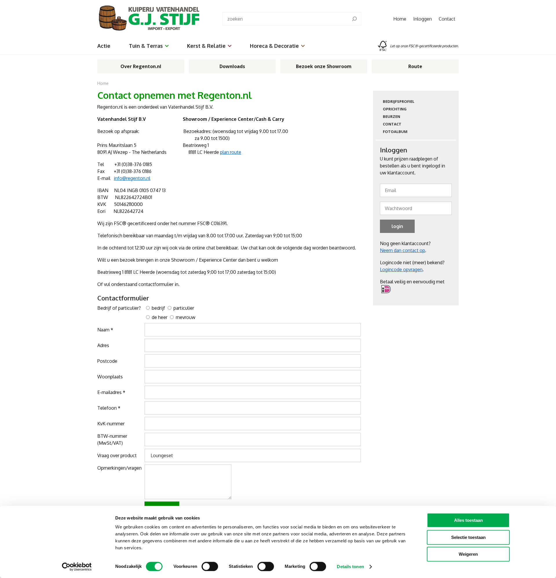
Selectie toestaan (468, 537)
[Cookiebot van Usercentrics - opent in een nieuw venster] (77, 566)
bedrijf (158, 308)
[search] (354, 18)
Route (415, 66)
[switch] (210, 566)
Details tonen (350, 566)
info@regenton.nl (132, 178)
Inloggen (422, 19)
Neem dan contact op (402, 250)
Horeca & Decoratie (274, 46)
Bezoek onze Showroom (324, 66)
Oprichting (395, 109)
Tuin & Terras (146, 46)
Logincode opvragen (401, 269)
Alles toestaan (468, 520)
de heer (159, 317)
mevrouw (185, 317)
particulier (183, 308)
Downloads (232, 66)
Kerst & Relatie (206, 46)
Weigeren (468, 554)
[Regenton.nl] (148, 19)
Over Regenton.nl (140, 66)
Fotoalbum (395, 131)
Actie (103, 46)
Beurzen (391, 116)
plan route (230, 152)
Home (399, 19)
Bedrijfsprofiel (398, 101)
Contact (447, 19)
